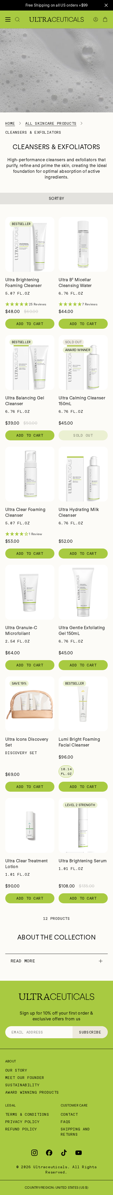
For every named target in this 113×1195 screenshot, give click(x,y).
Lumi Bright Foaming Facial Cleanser (79, 742)
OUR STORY (16, 1070)
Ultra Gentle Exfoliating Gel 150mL (82, 630)
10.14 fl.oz (66, 771)
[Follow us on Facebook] (49, 1153)
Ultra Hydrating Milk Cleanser (79, 512)
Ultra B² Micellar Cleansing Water (75, 282)
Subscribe (90, 1032)
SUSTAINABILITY (22, 1085)
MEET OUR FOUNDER (24, 1078)
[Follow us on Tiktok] (64, 1153)
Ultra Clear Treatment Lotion (26, 863)
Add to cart (29, 324)
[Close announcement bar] (106, 5)
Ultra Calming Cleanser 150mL (82, 400)
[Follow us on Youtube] (78, 1153)
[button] (29, 304)
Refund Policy (21, 1129)
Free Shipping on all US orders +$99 (56, 5)
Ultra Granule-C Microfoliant (21, 630)
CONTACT (69, 1114)
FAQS (65, 1122)
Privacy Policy (22, 1122)
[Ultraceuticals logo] (56, 19)
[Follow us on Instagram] (34, 1153)
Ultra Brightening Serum (83, 860)
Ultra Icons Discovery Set (26, 742)
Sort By (56, 198)
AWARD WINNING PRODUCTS (32, 1092)
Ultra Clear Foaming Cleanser (25, 512)
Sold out (83, 435)
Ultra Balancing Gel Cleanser (24, 400)
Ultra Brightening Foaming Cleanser (23, 282)
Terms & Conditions (27, 1114)
